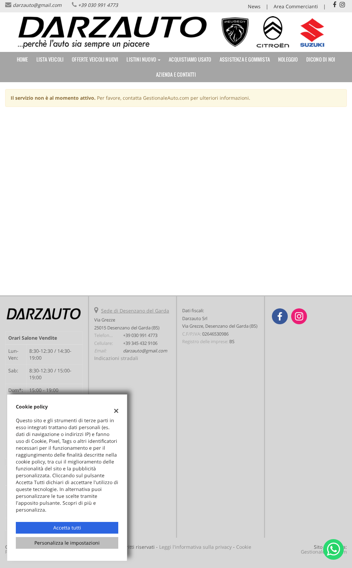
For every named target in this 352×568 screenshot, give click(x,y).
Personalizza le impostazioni (67, 542)
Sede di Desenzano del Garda (135, 310)
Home (22, 59)
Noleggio (288, 59)
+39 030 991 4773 (98, 5)
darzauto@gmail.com (37, 5)
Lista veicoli (50, 59)
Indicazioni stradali (116, 358)
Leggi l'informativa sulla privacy (195, 547)
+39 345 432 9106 (140, 343)
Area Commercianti (296, 6)
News (254, 6)
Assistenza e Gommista (245, 59)
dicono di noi (321, 59)
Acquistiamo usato (190, 59)
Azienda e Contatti (176, 74)
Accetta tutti (67, 527)
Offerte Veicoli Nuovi (95, 59)
